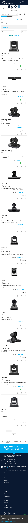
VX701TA (4, 215)
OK (26, 519)
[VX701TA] (14, 207)
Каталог (5, 491)
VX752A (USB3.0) (6, 120)
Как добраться (7, 468)
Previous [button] (2, 441)
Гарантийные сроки (8, 507)
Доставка (6, 502)
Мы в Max (13, 513)
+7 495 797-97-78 (9, 459)
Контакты (6, 500)
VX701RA (4, 183)
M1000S (4, 86)
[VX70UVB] (14, 240)
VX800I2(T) (5, 345)
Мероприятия (7, 477)
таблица (25, 31)
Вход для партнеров (9, 1)
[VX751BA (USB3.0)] (14, 143)
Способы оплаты (7, 496)
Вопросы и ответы (8, 489)
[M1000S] (14, 78)
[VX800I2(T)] (14, 337)
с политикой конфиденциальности (8, 521)
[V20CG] (14, 272)
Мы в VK (5, 513)
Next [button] (25, 441)
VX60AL (4, 410)
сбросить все (16, 35)
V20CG (3, 280)
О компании (6, 482)
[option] (8, 442)
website (16, 14)
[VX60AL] (14, 402)
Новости (6, 480)
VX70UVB (4, 248)
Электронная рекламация (9, 505)
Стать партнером (8, 3)
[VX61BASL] (14, 369)
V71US (3, 312)
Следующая (24, 431)
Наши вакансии (7, 485)
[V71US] (14, 304)
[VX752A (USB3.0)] (14, 112)
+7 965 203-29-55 (9, 462)
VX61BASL (4, 377)
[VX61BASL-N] (14, 46)
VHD (11, 35)
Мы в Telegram (9, 513)
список (22, 31)
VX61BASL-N (5, 54)
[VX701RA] (14, 175)
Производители (7, 494)
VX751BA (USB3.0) (7, 151)
